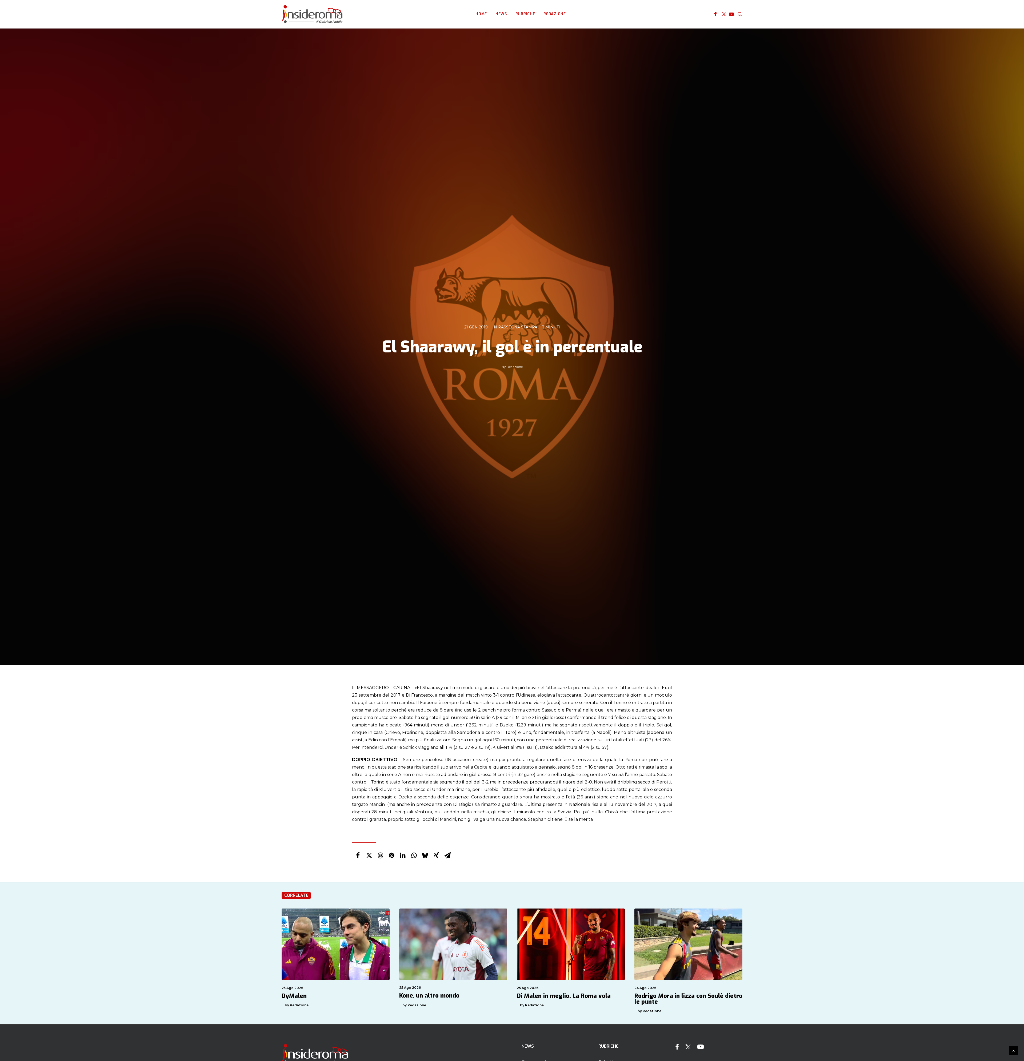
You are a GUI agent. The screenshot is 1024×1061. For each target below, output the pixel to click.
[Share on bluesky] (425, 855)
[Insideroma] (312, 14)
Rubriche (525, 14)
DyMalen (294, 996)
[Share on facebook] (358, 855)
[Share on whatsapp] (414, 855)
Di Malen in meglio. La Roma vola (564, 996)
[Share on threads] (380, 855)
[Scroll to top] (1013, 1050)
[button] (715, 14)
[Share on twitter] (369, 855)
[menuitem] (481, 14)
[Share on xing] (436, 855)
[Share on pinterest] (391, 855)
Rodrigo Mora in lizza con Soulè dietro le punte (688, 999)
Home (481, 14)
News (501, 14)
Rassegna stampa (517, 327)
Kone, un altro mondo (429, 995)
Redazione (554, 14)
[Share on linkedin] (402, 855)
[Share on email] (447, 855)
